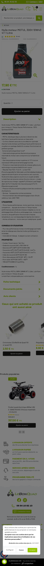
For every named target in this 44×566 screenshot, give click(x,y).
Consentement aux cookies (4, 561)
